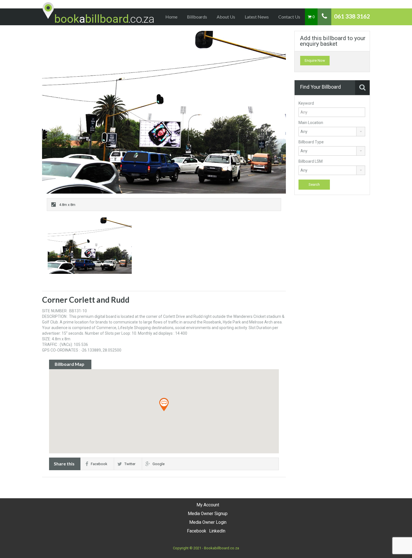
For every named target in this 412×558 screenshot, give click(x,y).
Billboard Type (311, 142)
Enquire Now (315, 60)
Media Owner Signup (208, 513)
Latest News (257, 16)
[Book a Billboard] (99, 13)
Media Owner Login (207, 522)
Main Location (310, 122)
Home (171, 16)
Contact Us (289, 16)
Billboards (197, 16)
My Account (207, 505)
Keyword (306, 103)
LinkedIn (217, 531)
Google (158, 464)
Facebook (99, 464)
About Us (226, 16)
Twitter (129, 464)
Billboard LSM (310, 161)
